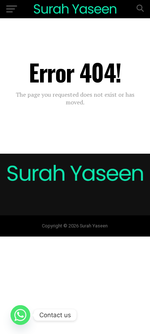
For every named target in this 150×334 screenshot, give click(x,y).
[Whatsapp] (20, 315)
